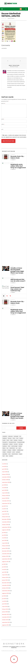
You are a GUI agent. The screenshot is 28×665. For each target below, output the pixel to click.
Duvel (9, 446)
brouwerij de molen (12, 442)
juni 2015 (4, 567)
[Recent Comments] (7, 296)
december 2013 (5, 614)
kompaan (4, 450)
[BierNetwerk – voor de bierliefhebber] (10, 3)
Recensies (12, 154)
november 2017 (5, 500)
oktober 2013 (5, 619)
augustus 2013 (5, 625)
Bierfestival (5, 438)
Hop (7, 448)
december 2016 (5, 519)
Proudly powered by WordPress (7, 650)
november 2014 (5, 585)
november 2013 (5, 617)
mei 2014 (4, 601)
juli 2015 (4, 564)
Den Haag (20, 444)
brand (8, 440)
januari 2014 (5, 611)
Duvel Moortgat (14, 446)
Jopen (20, 448)
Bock (17, 438)
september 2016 (6, 527)
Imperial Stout (12, 448)
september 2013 (6, 622)
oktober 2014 (5, 588)
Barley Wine (10, 436)
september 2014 (6, 590)
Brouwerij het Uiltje (20, 442)
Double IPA (5, 446)
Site (2, 129)
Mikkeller (14, 450)
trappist (20, 454)
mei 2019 (4, 466)
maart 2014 (4, 606)
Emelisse (20, 446)
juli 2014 (4, 596)
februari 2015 (5, 577)
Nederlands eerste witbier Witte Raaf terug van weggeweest (18, 166)
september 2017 (6, 503)
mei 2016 (4, 537)
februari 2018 (5, 495)
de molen (15, 444)
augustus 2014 (5, 593)
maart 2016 (4, 543)
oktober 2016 (5, 524)
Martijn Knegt (11, 18)
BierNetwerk (14, 644)
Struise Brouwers (15, 454)
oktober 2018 (5, 479)
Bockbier (21, 438)
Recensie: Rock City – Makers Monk (17, 157)
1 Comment (12, 292)
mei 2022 (4, 463)
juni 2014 (4, 598)
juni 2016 (4, 535)
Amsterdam (5, 436)
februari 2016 (5, 545)
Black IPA (9, 438)
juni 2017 (4, 506)
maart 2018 (4, 493)
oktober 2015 (5, 556)
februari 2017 (5, 516)
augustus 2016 (5, 530)
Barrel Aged (16, 436)
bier (20, 436)
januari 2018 (5, 498)
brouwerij (20, 440)
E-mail (3, 124)
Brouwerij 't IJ (5, 442)
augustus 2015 (5, 561)
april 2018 (4, 490)
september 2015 (6, 559)
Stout (9, 454)
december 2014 (5, 582)
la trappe (9, 450)
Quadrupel (18, 452)
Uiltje (7, 456)
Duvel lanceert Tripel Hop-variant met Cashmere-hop (17, 289)
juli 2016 (4, 532)
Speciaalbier (5, 454)
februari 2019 (5, 474)
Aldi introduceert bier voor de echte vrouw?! (17, 280)
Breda (11, 440)
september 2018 (6, 482)
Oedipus (4, 452)
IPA (16, 448)
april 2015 (4, 572)
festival (4, 448)
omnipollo (9, 452)
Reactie (3, 103)
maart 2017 (4, 514)
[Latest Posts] (4, 296)
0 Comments (13, 159)
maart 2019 (4, 471)
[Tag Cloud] (10, 296)
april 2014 (4, 603)
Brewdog (15, 440)
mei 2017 (4, 508)
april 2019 (4, 469)
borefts (4, 440)
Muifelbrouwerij (20, 450)
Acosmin (25, 650)
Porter (13, 452)
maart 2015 (4, 574)
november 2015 (5, 553)
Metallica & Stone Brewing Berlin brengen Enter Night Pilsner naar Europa (17, 270)
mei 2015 (4, 569)
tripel (4, 456)
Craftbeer (11, 444)
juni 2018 (4, 485)
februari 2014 (5, 609)
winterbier (11, 456)
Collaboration (5, 444)
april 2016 (4, 540)
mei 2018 (4, 487)
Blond (14, 438)
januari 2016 (5, 548)
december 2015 (5, 551)
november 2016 (5, 522)
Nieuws (12, 162)
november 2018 (5, 477)
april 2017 (4, 511)
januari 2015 (5, 580)
